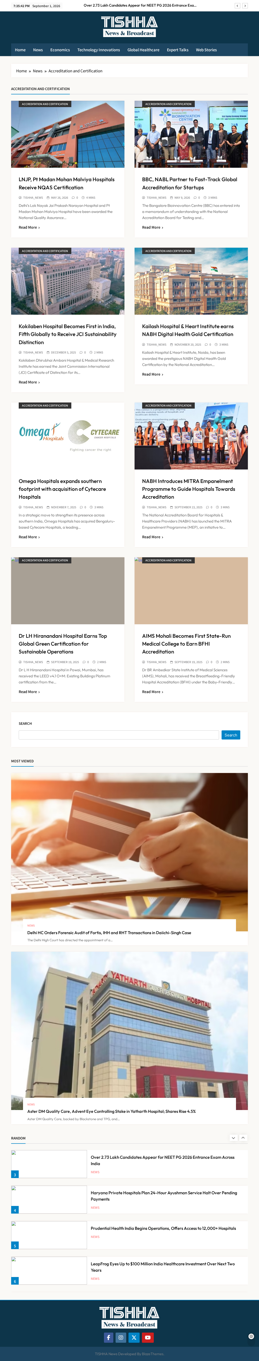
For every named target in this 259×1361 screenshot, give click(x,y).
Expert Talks (177, 49)
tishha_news (33, 197)
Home (20, 49)
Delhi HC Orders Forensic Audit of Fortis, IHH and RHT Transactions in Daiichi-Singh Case (109, 932)
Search (25, 723)
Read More (28, 227)
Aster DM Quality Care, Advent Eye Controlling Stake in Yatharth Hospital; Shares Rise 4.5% (111, 1111)
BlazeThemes (152, 1354)
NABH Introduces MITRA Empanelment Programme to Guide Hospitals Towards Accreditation (188, 489)
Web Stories (206, 49)
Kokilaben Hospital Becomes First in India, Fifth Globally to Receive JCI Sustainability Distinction (68, 334)
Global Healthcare (143, 49)
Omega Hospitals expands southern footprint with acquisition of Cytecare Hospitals (62, 489)
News (38, 49)
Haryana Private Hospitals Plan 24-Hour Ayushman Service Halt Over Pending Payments (141, 5)
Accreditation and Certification (45, 104)
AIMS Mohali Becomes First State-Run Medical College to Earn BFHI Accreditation (186, 643)
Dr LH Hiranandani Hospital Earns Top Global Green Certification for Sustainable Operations (63, 643)
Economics (60, 49)
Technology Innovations (98, 49)
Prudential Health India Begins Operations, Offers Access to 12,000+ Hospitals (163, 1192)
